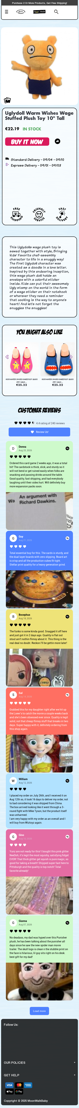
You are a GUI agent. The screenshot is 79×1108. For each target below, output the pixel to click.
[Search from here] (54, 12)
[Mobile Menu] (9, 12)
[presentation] (8, 357)
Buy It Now (27, 141)
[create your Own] (24, 14)
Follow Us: (11, 1024)
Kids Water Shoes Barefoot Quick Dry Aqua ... (21, 380)
